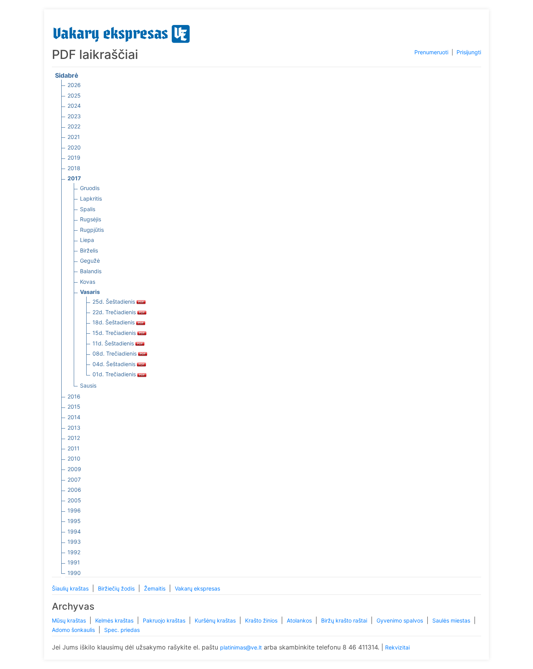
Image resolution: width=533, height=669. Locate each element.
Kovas (87, 281)
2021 (74, 136)
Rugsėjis (90, 219)
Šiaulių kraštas (71, 588)
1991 (74, 562)
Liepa (87, 240)
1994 (74, 531)
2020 (74, 147)
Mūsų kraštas (69, 620)
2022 (74, 126)
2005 (74, 500)
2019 (74, 157)
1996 (74, 510)
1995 (74, 521)
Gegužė (90, 260)
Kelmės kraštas (115, 620)
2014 (74, 417)
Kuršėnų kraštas (216, 620)
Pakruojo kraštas (165, 620)
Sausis (88, 385)
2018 (74, 168)
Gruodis (89, 188)
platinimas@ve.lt (241, 647)
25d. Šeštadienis (114, 301)
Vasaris (90, 291)
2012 (74, 437)
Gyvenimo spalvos (401, 620)
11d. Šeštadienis (113, 343)
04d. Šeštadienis (114, 364)
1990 (74, 572)
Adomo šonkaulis (74, 629)
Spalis (87, 209)
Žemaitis (155, 588)
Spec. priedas (122, 629)
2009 (74, 469)
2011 (74, 448)
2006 (74, 489)
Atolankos (300, 620)
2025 (74, 95)
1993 (74, 541)
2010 (74, 458)
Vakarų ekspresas (197, 588)
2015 (74, 406)
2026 (74, 85)
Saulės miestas (452, 620)
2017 (74, 178)
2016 (74, 396)
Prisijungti (469, 52)
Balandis (90, 271)
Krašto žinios (262, 620)
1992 (74, 552)
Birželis (89, 250)
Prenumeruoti (431, 52)
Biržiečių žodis (117, 588)
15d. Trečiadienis (114, 332)
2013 (74, 427)
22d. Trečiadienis (114, 312)
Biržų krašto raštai (345, 620)
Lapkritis (91, 198)
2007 (74, 479)
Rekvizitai (397, 647)
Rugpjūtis (92, 229)
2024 (74, 105)
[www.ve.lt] (122, 32)
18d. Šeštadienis (114, 322)
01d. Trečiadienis (114, 374)
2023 (74, 116)
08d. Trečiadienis (115, 353)
